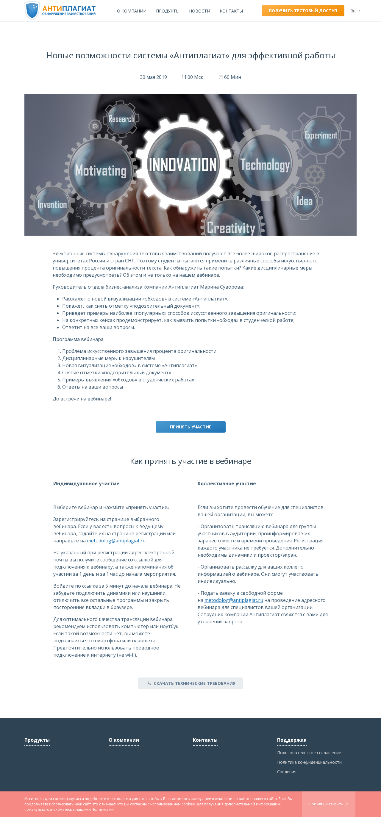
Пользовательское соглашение (309, 752)
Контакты (231, 11)
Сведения (286, 771)
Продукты (167, 11)
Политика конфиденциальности (309, 762)
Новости (199, 11)
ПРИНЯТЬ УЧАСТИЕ (190, 427)
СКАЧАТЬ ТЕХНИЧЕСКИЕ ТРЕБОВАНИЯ (194, 683)
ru (352, 10)
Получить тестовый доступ (303, 10)
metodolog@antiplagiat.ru (116, 540)
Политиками (103, 809)
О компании (131, 11)
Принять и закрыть (326, 804)
